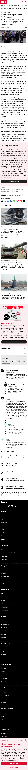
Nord (2, 536)
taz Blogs (3, 692)
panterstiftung (4, 607)
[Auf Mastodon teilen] (5, 201)
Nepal (2, 549)
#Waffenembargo (20, 189)
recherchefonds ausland (7, 603)
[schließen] (25, 740)
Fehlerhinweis (18, 195)
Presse (2, 583)
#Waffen (13, 189)
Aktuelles (3, 570)
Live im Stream (4, 675)
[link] (2, 5)
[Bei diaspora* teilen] (17, 201)
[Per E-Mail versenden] (2, 201)
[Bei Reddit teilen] (21, 201)
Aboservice (4, 736)
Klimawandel (4, 559)
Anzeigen (3, 723)
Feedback (3, 733)
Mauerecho (4, 631)
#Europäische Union (5, 191)
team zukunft (4, 648)
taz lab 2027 (4, 681)
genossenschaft (5, 597)
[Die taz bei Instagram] (15, 506)
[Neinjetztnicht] (5, 384)
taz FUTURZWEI (5, 695)
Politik (2, 515)
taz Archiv (3, 702)
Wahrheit (3, 539)
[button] (26, 2)
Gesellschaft (4, 522)
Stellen (2, 580)
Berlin (2, 532)
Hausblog (3, 573)
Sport (2, 529)
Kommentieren (10, 195)
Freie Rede (3, 634)
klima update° (4, 627)
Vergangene (4, 678)
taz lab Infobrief (5, 658)
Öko (2, 519)
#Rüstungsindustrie (15, 191)
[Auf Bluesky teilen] (8, 201)
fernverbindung (5, 624)
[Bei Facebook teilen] (11, 201)
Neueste (21, 349)
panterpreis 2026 (5, 610)
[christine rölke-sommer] (2, 370)
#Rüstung (8, 189)
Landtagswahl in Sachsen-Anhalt (9, 553)
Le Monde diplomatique (7, 699)
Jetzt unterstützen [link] (14, 181)
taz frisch (3, 651)
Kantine (3, 716)
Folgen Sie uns (4, 505)
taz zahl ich (3, 600)
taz (4, 502)
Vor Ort (3, 671)
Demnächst (4, 668)
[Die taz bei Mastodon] (9, 506)
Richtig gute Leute (5, 556)
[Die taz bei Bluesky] (12, 506)
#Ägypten (3, 189)
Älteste (25, 349)
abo (2, 593)
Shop (2, 719)
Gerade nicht (20, 740)
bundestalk (3, 620)
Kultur (2, 526)
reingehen (3, 637)
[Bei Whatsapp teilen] (14, 201)
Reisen (2, 713)
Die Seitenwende (5, 576)
